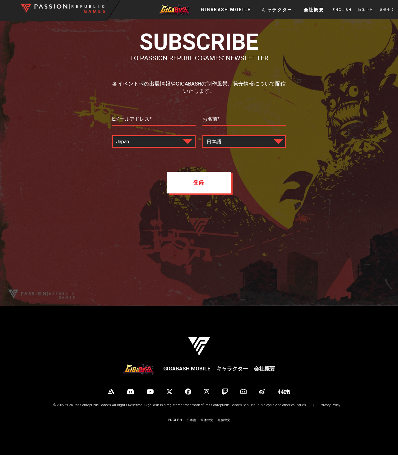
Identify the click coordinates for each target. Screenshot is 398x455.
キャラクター (232, 368)
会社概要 (264, 368)
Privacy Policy (330, 405)
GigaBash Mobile (187, 368)
